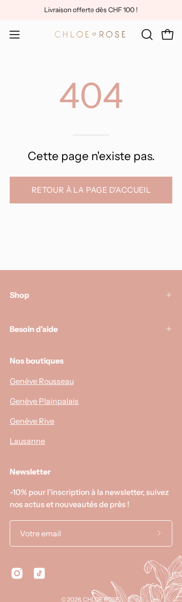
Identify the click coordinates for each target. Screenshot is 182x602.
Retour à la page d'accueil (91, 190)
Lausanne (27, 441)
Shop (19, 295)
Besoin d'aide (34, 329)
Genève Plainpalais (44, 401)
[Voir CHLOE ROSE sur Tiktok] (39, 573)
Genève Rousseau (42, 381)
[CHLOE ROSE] (91, 34)
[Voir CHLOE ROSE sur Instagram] (17, 573)
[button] (146, 34)
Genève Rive (32, 421)
